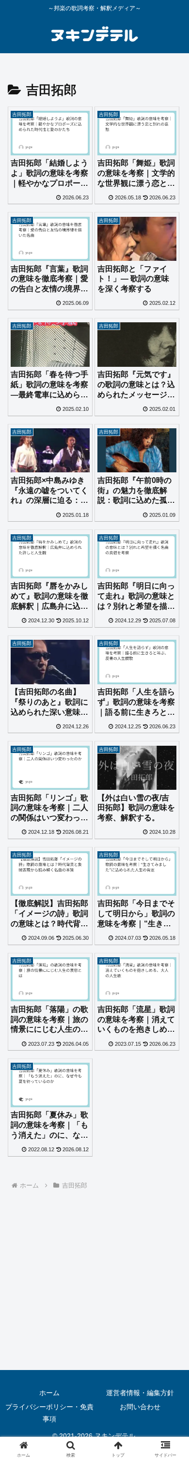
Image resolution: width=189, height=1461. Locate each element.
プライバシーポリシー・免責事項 (49, 1413)
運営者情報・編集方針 (140, 1393)
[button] (169, 1255)
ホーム (49, 1393)
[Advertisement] (94, 1288)
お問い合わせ (140, 1407)
